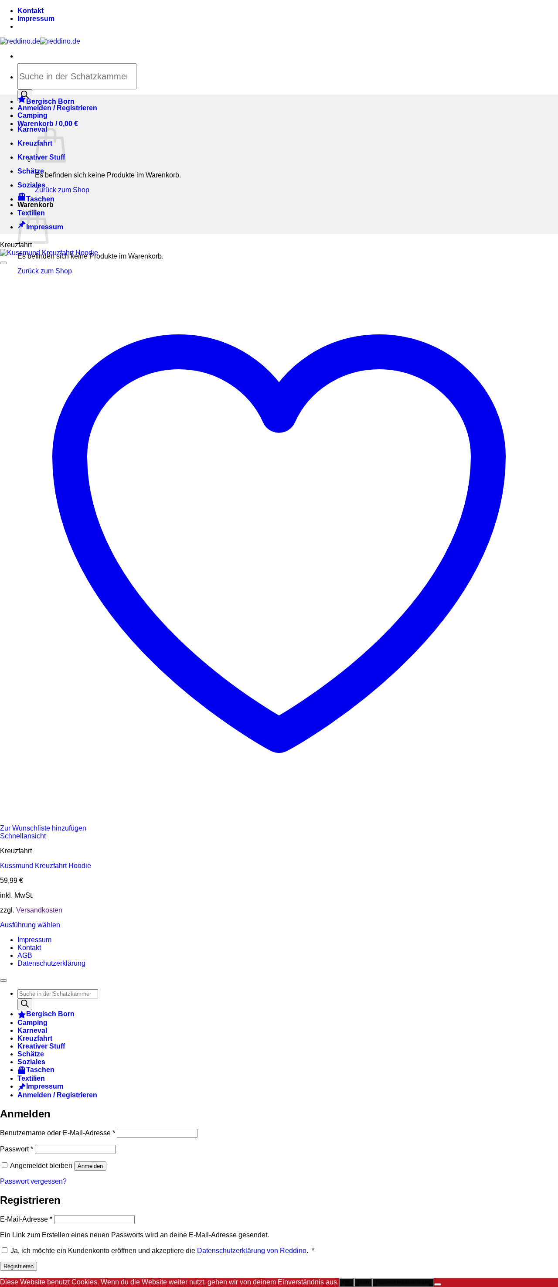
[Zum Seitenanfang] (3, 980)
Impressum (35, 18)
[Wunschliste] (3, 263)
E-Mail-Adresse (26, 1219)
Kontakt (30, 10)
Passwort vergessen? (33, 1181)
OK (346, 1282)
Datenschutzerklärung (51, 963)
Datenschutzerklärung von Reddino (251, 1250)
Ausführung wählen (30, 925)
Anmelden (90, 1166)
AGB (24, 955)
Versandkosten (39, 910)
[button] (47, 123)
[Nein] (437, 1284)
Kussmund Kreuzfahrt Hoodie (45, 865)
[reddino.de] (40, 41)
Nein (363, 1282)
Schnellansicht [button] (23, 836)
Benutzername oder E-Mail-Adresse (57, 1133)
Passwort (16, 1149)
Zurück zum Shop (62, 190)
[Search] (24, 1004)
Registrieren (18, 1266)
